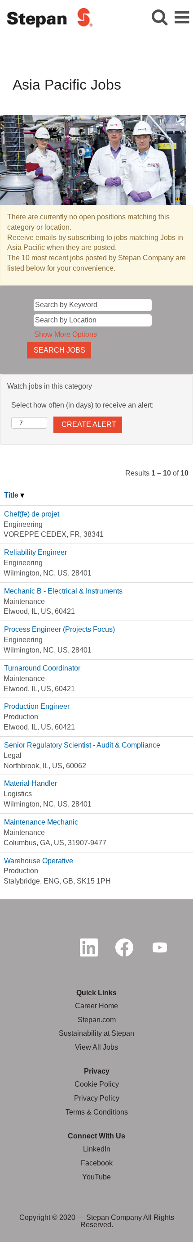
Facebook (97, 1163)
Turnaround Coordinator (42, 668)
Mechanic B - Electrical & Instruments (63, 591)
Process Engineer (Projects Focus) (59, 629)
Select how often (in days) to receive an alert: (82, 405)
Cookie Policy (97, 1084)
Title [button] (12, 495)
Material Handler (30, 783)
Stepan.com (97, 1020)
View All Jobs (96, 1047)
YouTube (96, 1177)
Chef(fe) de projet (31, 514)
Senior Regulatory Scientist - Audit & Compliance (82, 745)
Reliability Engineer (35, 552)
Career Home (96, 1006)
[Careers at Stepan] (46, 17)
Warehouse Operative (38, 861)
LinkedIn (96, 1149)
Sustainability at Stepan (96, 1033)
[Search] (159, 17)
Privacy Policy (96, 1098)
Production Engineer (37, 706)
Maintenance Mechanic (41, 822)
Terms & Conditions (97, 1112)
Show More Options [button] (65, 334)
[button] (182, 18)
